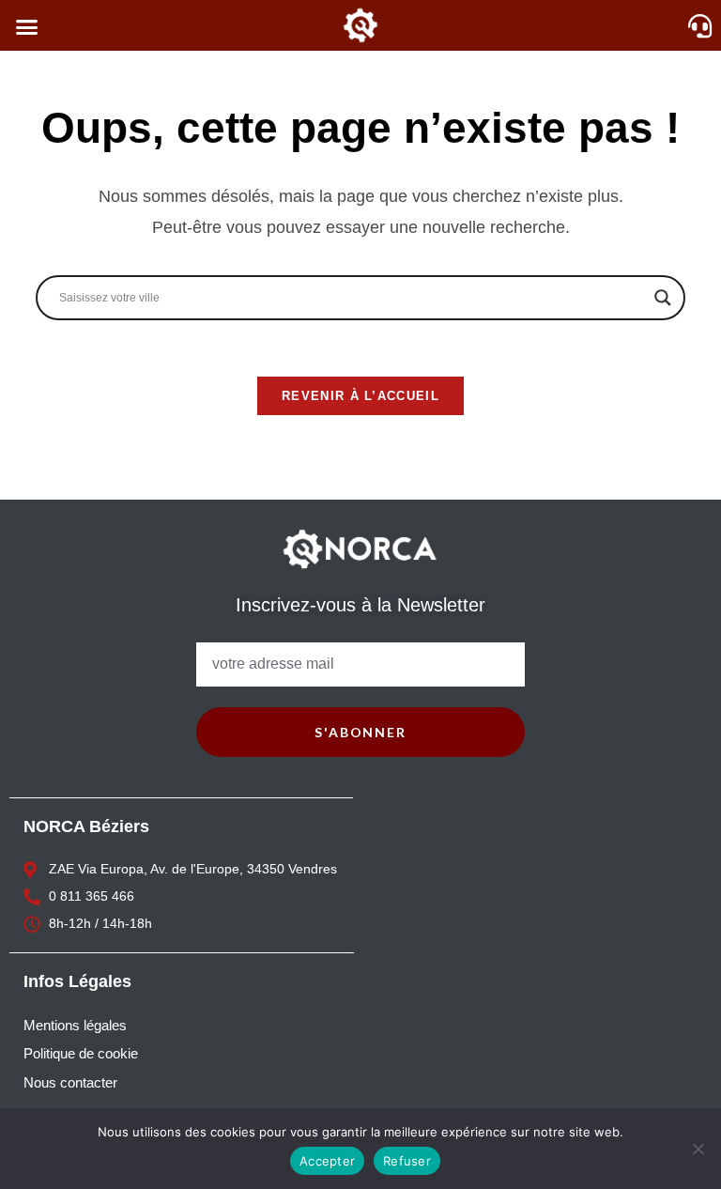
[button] (27, 27)
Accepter (327, 1160)
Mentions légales (75, 1025)
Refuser (407, 1160)
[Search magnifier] (663, 298)
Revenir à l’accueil (360, 396)
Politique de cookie (80, 1053)
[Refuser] (697, 1148)
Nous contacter (70, 1082)
